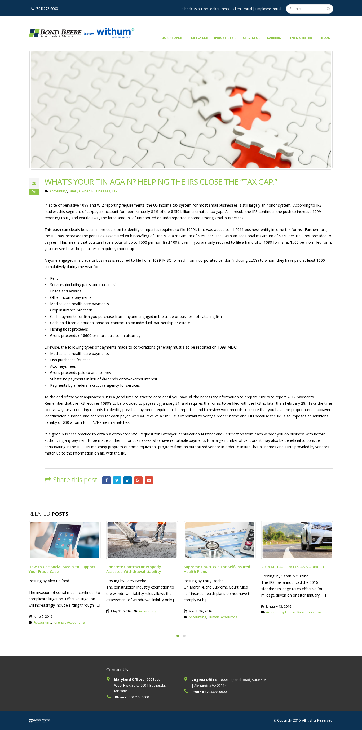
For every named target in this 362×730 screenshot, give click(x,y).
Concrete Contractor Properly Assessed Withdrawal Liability (133, 569)
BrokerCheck (218, 8)
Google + (138, 480)
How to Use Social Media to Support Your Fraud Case (62, 569)
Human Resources (222, 617)
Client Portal (242, 8)
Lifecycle (199, 37)
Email (149, 480)
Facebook (106, 480)
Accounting (58, 191)
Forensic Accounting (69, 622)
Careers (274, 37)
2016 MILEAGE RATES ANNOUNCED (292, 566)
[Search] (328, 8)
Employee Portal (268, 8)
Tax (114, 191)
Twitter (117, 480)
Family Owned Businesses (89, 191)
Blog (325, 37)
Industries (223, 37)
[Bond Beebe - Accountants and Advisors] (82, 33)
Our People (171, 37)
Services (250, 37)
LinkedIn (127, 480)
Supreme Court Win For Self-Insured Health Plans (217, 569)
